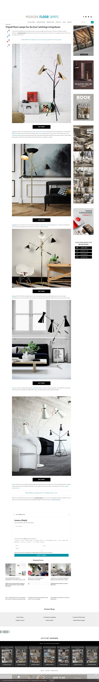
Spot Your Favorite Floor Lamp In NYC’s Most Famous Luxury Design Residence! (15, 610)
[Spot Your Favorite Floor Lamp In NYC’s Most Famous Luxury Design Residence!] (15, 600)
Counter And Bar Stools (79, 626)
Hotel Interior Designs (79, 629)
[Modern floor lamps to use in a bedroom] (61, 600)
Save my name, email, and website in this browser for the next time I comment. (33, 563)
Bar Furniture (20, 626)
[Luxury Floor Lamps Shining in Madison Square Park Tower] (61, 580)
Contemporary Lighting (49, 626)
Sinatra (32, 296)
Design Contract (20, 629)
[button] (97, 666)
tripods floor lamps (45, 224)
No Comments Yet (20, 525)
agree (51, 680)
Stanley (14, 388)
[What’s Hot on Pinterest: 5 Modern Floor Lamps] (38, 580)
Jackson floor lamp (40, 131)
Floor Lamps (8, 24)
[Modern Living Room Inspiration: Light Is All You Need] (38, 600)
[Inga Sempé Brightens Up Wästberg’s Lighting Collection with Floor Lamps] (15, 580)
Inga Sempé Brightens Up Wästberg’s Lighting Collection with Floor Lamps (15, 590)
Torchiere (59, 224)
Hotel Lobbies (49, 629)
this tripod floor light (36, 388)
